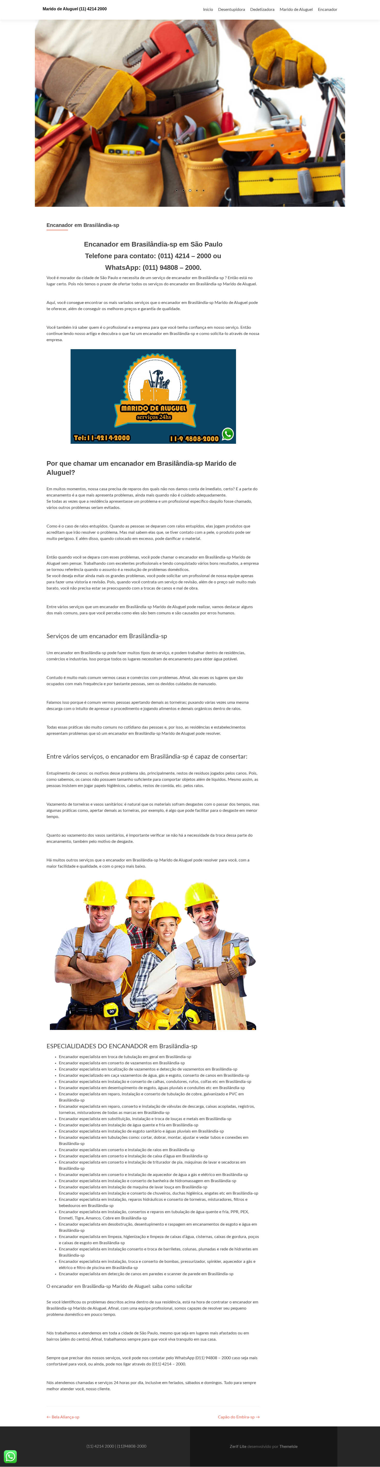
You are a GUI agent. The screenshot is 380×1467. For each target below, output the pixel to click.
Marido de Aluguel (296, 9)
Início (208, 9)
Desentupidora (231, 9)
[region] (190, 103)
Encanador (327, 9)
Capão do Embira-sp (239, 1417)
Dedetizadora (262, 9)
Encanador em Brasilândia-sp (83, 225)
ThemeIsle (288, 1447)
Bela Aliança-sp (63, 1417)
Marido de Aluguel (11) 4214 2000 (75, 9)
